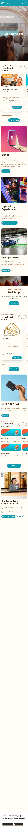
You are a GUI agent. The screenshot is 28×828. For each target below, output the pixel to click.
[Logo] (5, 3)
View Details (17, 107)
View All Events (14, 120)
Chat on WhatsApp (8, 516)
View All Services (14, 466)
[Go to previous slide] (20, 68)
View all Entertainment (9, 223)
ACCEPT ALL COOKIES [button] (8, 824)
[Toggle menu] (26, 3)
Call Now (20, 516)
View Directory (14, 50)
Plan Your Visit (14, 303)
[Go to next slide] (25, 68)
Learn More (6, 171)
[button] (18, 824)
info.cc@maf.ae (12, 512)
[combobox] (22, 3)
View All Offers (14, 369)
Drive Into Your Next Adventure (10, 91)
